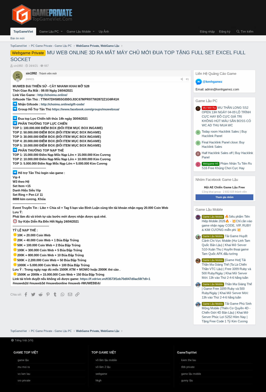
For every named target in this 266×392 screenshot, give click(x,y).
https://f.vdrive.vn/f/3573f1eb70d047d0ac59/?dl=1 (115, 279)
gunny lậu (187, 380)
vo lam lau (24, 373)
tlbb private (188, 367)
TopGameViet (23, 31)
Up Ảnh (104, 31)
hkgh (98, 380)
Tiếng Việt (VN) (23, 340)
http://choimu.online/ (52, 95)
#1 (187, 79)
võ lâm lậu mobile (106, 360)
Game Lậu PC (49, 31)
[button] (62, 31)
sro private (24, 380)
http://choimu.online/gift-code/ (62, 104)
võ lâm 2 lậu (103, 367)
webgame (101, 373)
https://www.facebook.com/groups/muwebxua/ (85, 109)
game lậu (23, 360)
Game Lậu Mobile (79, 31)
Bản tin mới (17, 38)
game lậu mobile (191, 373)
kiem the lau (188, 360)
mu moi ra (24, 367)
